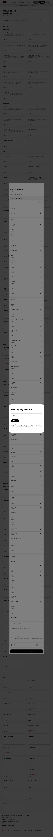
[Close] (42, 406)
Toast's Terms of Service (32, 426)
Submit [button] (15, 421)
